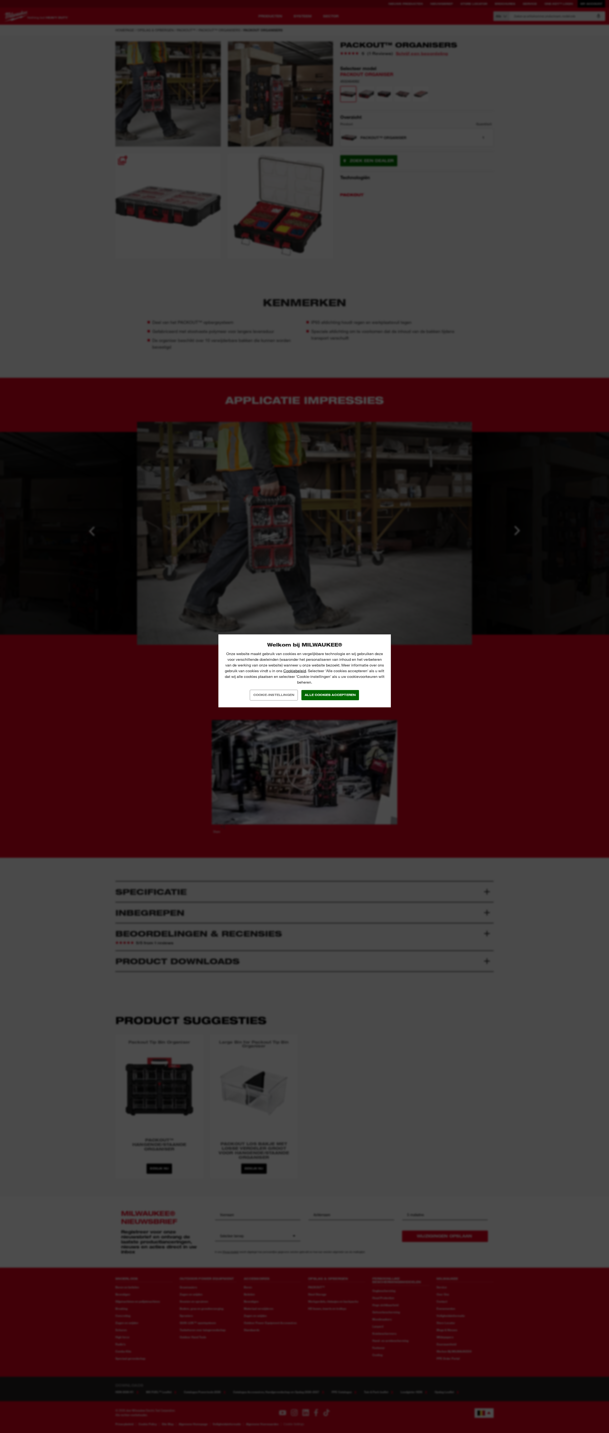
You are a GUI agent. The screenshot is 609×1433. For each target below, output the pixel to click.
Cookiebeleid (294, 671)
